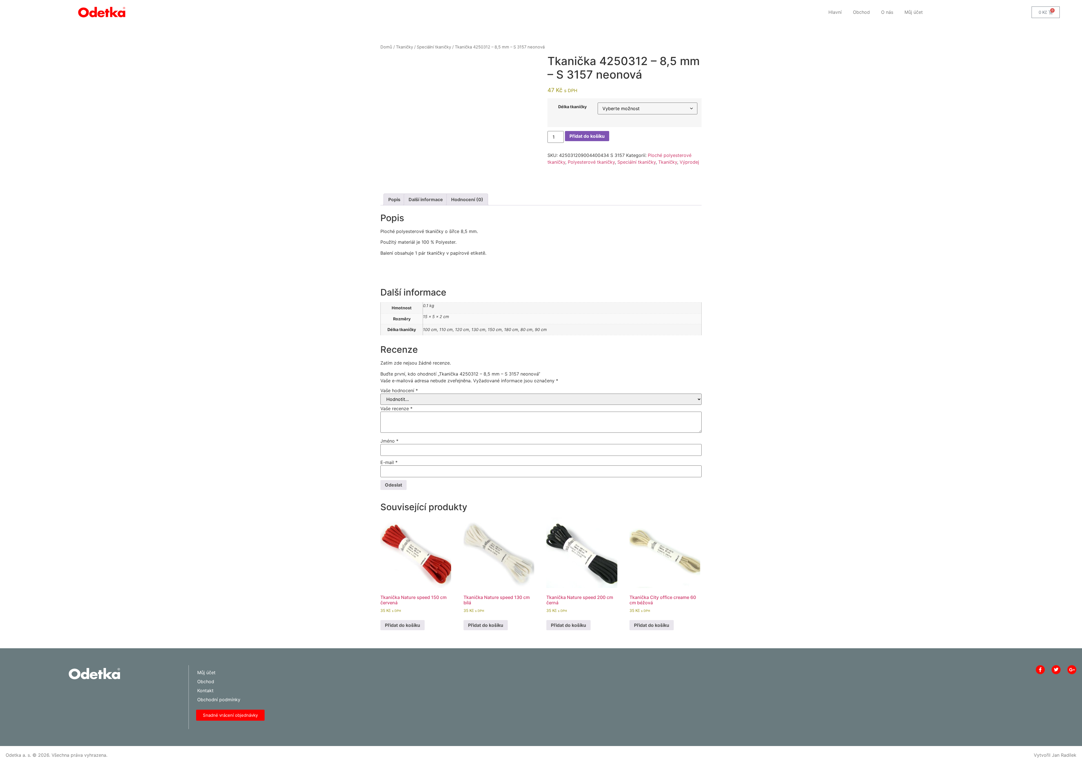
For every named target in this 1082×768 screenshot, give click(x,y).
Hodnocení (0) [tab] (467, 199)
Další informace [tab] (426, 199)
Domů (386, 47)
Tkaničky (404, 47)
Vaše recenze (396, 408)
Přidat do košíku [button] (402, 625)
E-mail (389, 462)
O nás (887, 12)
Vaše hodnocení (399, 390)
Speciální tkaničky (434, 47)
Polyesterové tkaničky (591, 162)
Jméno (389, 441)
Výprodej (689, 162)
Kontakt (205, 690)
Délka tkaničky (572, 107)
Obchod (861, 12)
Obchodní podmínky (218, 699)
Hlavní (835, 12)
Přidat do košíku (587, 136)
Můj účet (913, 12)
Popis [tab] (394, 199)
